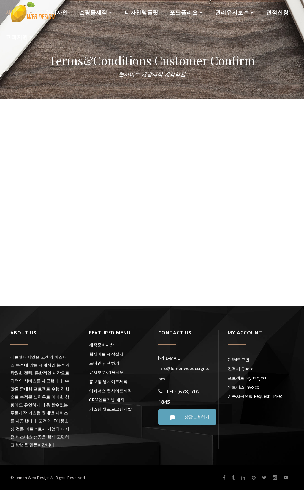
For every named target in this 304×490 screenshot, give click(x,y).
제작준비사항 (101, 345)
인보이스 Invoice (243, 387)
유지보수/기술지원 (106, 372)
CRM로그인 (238, 359)
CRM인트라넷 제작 (106, 400)
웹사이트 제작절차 (106, 354)
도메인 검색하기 (104, 363)
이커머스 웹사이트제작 (110, 390)
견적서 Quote (241, 368)
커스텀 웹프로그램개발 (110, 409)
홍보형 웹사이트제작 (108, 381)
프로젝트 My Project (247, 378)
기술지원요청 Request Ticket (255, 396)
